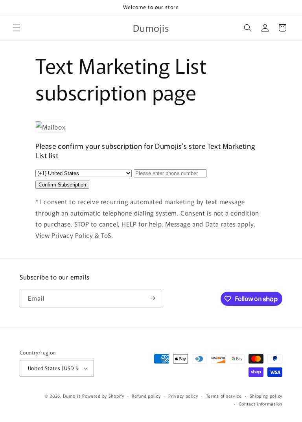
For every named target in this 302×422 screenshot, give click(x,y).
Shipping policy (266, 396)
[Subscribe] (152, 298)
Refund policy (146, 396)
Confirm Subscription (62, 185)
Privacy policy (183, 396)
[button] (16, 28)
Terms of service (224, 396)
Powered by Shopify (103, 396)
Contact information (260, 403)
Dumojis (72, 396)
